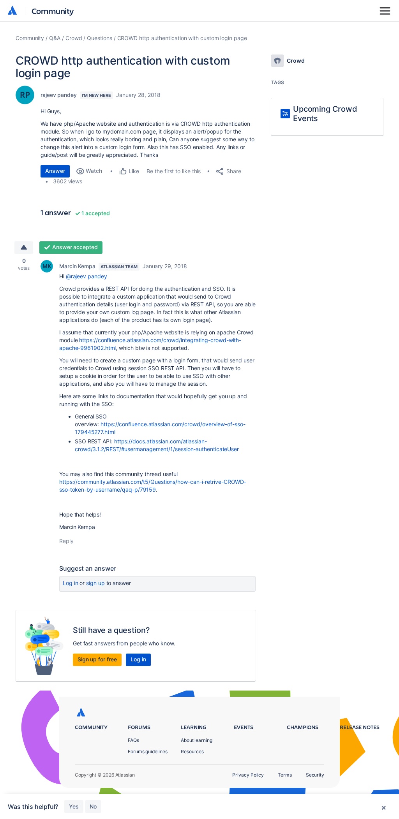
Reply (66, 541)
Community (53, 10)
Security (315, 775)
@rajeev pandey (86, 276)
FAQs (133, 740)
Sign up (95, 583)
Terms (285, 775)
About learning (196, 740)
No (93, 806)
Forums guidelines (148, 751)
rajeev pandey (59, 94)
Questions (99, 38)
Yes (74, 806)
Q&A (54, 38)
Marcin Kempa (77, 266)
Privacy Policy (248, 775)
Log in (70, 583)
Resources (192, 751)
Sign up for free (97, 659)
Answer (55, 170)
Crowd (73, 38)
